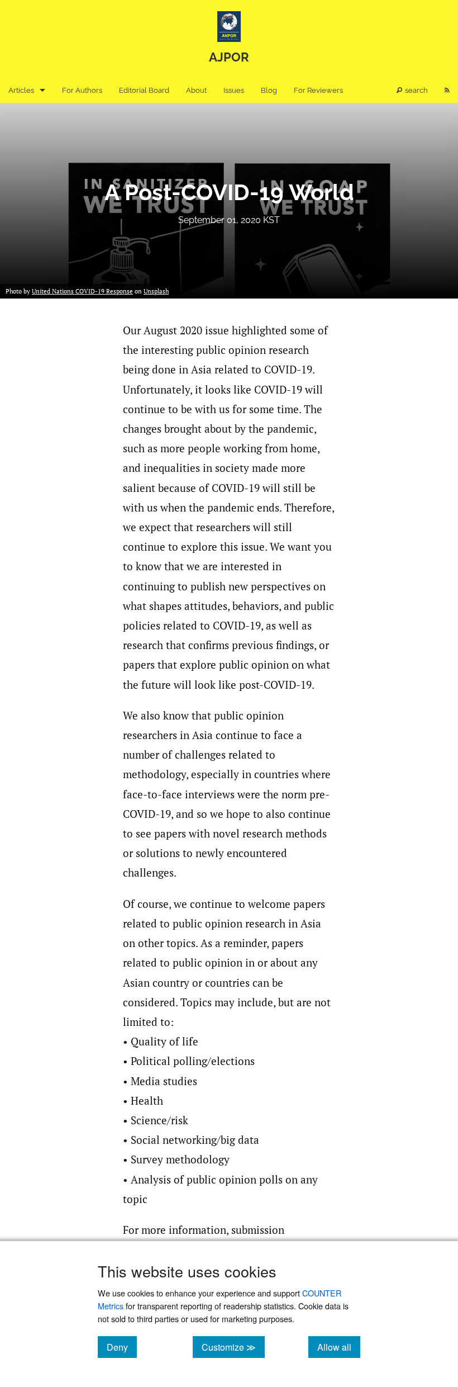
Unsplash (156, 291)
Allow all (338, 1346)
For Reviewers (318, 90)
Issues (233, 90)
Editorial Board (144, 90)
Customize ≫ (233, 1346)
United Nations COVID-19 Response (82, 291)
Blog (269, 90)
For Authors (82, 90)
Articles (21, 90)
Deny (122, 1346)
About (196, 90)
